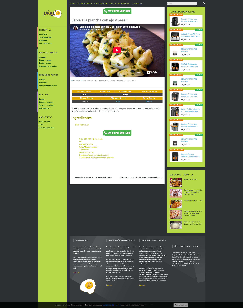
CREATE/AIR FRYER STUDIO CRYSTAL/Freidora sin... (190, 50)
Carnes (42, 79)
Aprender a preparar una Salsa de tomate (93, 177)
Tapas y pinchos (45, 37)
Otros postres (44, 108)
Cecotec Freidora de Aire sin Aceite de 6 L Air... (189, 20)
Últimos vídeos (85, 3)
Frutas (41, 99)
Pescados (43, 82)
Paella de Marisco (190, 179)
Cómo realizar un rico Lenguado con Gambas (139, 177)
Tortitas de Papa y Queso (193, 201)
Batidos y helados (46, 102)
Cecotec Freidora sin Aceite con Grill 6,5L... (189, 95)
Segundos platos (48, 75)
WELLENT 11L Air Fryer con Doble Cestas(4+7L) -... (190, 35)
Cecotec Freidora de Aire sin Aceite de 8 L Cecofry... (189, 125)
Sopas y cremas (45, 60)
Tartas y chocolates (46, 105)
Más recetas (45, 117)
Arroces (42, 57)
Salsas (41, 125)
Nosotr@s (123, 3)
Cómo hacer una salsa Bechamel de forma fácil (192, 223)
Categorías (99, 3)
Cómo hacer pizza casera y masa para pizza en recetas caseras (193, 213)
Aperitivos (43, 40)
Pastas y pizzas (45, 63)
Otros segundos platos (48, 85)
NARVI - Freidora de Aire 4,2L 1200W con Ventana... (189, 65)
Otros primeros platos (48, 66)
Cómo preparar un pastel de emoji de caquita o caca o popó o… (193, 192)
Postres (43, 94)
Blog (111, 3)
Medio (149, 101)
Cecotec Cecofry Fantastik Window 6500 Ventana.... (190, 155)
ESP (105, 95)
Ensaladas (43, 34)
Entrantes (45, 30)
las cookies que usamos (111, 305)
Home (72, 3)
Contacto (137, 3)
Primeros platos (48, 52)
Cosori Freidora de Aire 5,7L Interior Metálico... (190, 110)
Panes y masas (44, 122)
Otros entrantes (45, 43)
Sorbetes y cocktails (46, 128)
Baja (118, 101)
